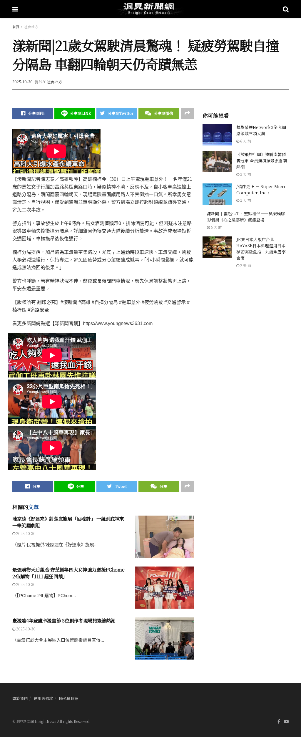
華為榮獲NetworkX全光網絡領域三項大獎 (261, 130)
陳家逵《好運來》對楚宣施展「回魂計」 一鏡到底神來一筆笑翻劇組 (68, 522)
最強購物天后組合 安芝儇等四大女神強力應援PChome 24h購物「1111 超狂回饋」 (68, 572)
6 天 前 (245, 140)
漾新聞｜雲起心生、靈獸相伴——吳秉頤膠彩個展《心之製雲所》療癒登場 (246, 217)
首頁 (15, 26)
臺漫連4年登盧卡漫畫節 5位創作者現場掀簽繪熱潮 (63, 620)
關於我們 (20, 698)
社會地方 (31, 26)
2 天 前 (245, 174)
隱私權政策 (68, 698)
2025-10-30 (22, 82)
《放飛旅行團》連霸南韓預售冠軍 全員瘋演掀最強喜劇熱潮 (261, 160)
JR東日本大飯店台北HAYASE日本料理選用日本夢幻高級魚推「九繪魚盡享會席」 (261, 248)
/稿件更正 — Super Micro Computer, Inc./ (261, 189)
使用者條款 (43, 698)
